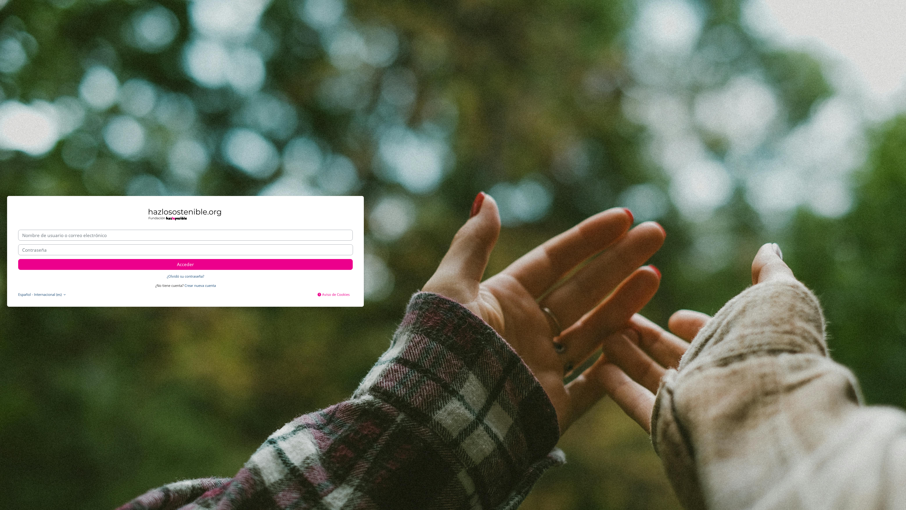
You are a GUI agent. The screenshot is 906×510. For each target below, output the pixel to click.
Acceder (185, 264)
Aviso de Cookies (335, 294)
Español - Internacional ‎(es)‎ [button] (40, 294)
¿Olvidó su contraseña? (185, 276)
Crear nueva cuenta (200, 285)
